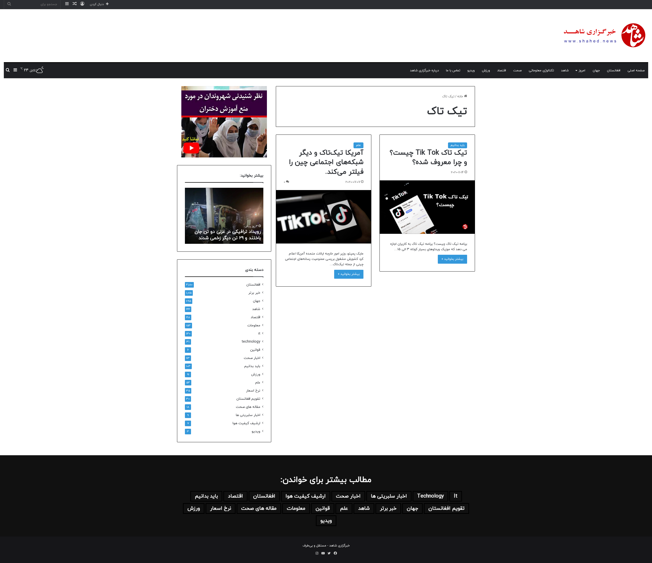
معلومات (253, 325)
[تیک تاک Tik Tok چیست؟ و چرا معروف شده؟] (427, 207)
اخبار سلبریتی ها (248, 415)
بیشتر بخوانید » (452, 259)
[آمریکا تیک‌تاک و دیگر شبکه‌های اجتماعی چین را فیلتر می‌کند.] (323, 217)
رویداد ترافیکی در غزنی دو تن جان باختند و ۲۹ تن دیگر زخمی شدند (228, 235)
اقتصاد (501, 70)
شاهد (565, 70)
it (259, 333)
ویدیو (471, 70)
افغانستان (613, 70)
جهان (596, 70)
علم (358, 145)
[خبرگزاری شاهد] (603, 35)
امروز (582, 70)
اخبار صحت (252, 358)
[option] (224, 216)
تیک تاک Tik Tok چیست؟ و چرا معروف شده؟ (428, 157)
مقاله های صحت (248, 407)
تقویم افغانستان (248, 398)
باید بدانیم (458, 145)
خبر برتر (254, 292)
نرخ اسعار (253, 390)
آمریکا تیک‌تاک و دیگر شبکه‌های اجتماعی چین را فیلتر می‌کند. (326, 162)
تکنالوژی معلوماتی (541, 70)
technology (250, 341)
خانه (460, 96)
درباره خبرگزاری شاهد (424, 70)
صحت (517, 70)
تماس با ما (453, 70)
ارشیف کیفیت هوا (246, 423)
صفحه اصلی (636, 70)
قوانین (255, 350)
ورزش (486, 70)
